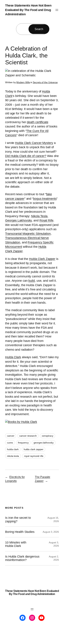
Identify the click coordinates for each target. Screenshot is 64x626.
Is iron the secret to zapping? (18, 519)
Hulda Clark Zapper (42, 259)
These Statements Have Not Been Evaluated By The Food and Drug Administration (28, 10)
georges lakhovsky (43, 442)
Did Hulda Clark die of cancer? (25, 156)
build (31, 280)
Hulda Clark (13, 357)
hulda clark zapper (33, 449)
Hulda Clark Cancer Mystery (34, 143)
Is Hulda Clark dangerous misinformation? (22, 558)
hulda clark (13, 449)
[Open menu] (57, 10)
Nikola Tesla (39, 216)
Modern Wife (23, 82)
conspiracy (47, 435)
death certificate (37, 122)
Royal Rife (46, 220)
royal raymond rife (33, 456)
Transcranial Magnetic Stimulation (28, 233)
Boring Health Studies (19, 532)
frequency (23, 442)
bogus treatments (44, 198)
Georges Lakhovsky (18, 220)
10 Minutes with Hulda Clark (15, 544)
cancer (10, 435)
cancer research (28, 435)
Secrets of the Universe (45, 82)
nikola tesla (13, 456)
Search (39, 29)
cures (10, 442)
